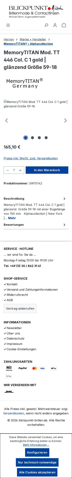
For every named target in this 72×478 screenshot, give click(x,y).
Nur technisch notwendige (37, 462)
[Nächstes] (65, 120)
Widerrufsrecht (17, 295)
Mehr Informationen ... (36, 444)
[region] (36, 120)
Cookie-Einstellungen (21, 349)
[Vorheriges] (6, 120)
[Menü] (8, 25)
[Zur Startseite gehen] (36, 11)
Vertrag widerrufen (20, 308)
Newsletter (14, 328)
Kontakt (12, 284)
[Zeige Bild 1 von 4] (25, 137)
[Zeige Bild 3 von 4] (39, 137)
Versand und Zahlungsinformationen (32, 289)
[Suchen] (46, 25)
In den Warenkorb (47, 170)
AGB (10, 300)
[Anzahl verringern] (7, 170)
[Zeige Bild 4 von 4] (46, 137)
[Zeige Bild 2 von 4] (32, 137)
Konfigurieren (37, 452)
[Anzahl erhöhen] (20, 170)
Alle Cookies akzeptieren (37, 472)
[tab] (35, 208)
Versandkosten (13, 413)
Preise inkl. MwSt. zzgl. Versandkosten (31, 158)
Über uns (13, 333)
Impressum (14, 344)
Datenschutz (15, 338)
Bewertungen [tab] (14, 224)
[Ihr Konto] (55, 25)
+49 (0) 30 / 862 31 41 (25, 266)
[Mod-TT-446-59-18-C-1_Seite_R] (36, 120)
